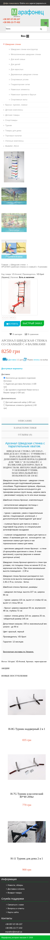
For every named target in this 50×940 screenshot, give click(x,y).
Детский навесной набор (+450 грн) (20, 402)
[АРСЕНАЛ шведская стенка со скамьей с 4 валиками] (19, 297)
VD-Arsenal (20, 661)
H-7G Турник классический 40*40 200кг (26, 795)
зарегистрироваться (37, 3)
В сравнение (33, 334)
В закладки (17, 334)
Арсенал (29, 661)
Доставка (12, 360)
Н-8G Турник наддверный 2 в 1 (26, 728)
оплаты (36, 360)
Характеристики (25, 428)
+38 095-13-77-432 (11, 22)
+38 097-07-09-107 (11, 19)
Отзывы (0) (25, 435)
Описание (25, 421)
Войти (22, 3)
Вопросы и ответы (16, 908)
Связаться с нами (16, 905)
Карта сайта (13, 912)
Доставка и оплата (16, 889)
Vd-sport (11, 661)
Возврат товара (15, 893)
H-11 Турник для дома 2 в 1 (27, 858)
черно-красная (40, 661)
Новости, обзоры (15, 885)
